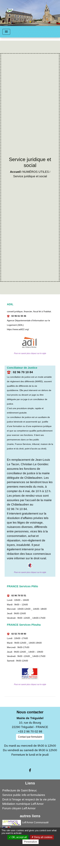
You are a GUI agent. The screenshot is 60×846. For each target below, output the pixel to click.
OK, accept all (19, 837)
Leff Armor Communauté (35, 822)
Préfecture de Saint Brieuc (19, 790)
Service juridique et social (30, 176)
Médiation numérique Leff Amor (23, 803)
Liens (30, 783)
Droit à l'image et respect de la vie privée (29, 799)
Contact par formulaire (30, 736)
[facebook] (30, 770)
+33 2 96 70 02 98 (30, 731)
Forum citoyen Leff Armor (19, 808)
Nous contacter (30, 712)
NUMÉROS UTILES (35, 171)
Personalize (30, 841)
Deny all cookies (43, 837)
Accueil (15, 171)
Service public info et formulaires (23, 795)
